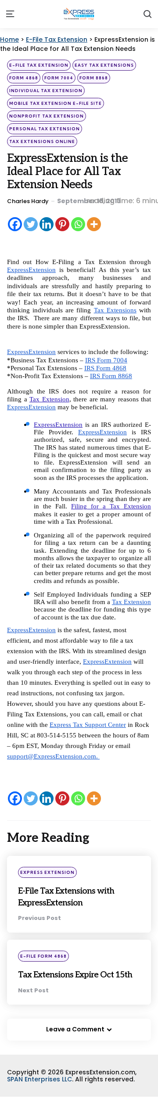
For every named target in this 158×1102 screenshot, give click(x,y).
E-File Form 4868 (43, 956)
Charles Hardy (28, 201)
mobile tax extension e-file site (55, 103)
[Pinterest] (62, 224)
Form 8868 (93, 77)
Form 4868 (23, 77)
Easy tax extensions (104, 65)
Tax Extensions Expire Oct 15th (79, 980)
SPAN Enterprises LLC (39, 1090)
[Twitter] (31, 224)
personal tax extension (44, 128)
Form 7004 (58, 77)
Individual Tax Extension (46, 90)
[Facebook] (15, 224)
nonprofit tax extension (46, 116)
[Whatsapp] (78, 224)
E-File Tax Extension (38, 65)
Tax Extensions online (42, 141)
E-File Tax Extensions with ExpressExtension (71, 896)
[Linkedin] (47, 224)
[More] (94, 224)
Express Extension (47, 872)
